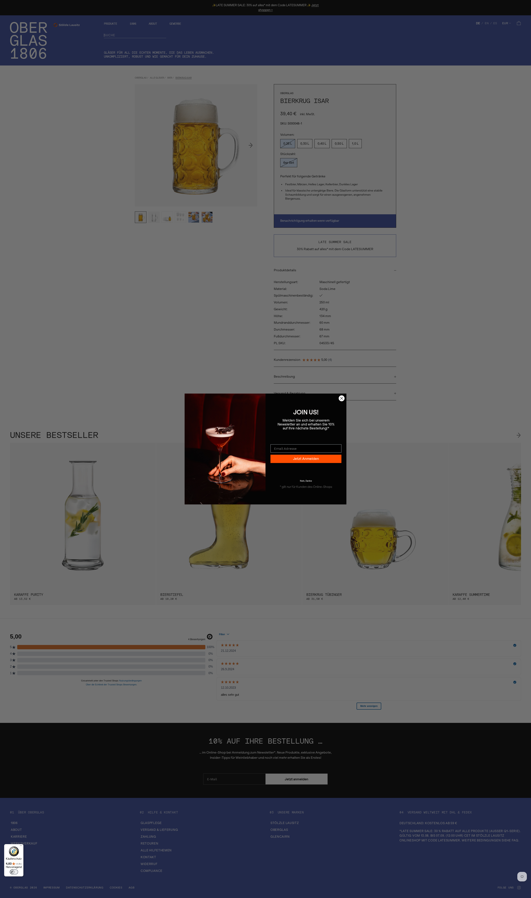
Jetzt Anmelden (306, 459)
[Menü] (20, 846)
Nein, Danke (306, 481)
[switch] (14, 871)
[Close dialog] (342, 398)
